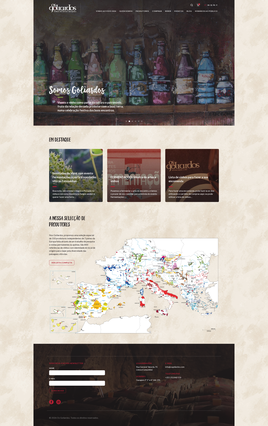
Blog (189, 11)
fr (214, 5)
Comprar (157, 11)
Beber (168, 11)
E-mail (52, 379)
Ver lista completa (61, 262)
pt (205, 5)
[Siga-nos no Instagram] (58, 402)
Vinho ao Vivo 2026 (106, 11)
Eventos (178, 11)
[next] (229, 63)
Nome (51, 368)
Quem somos (125, 11)
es (211, 5)
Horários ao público (206, 11)
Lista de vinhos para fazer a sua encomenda (162, 90)
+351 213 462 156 (173, 377)
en (209, 5)
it (216, 5)
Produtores (142, 11)
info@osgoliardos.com (174, 367)
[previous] (38, 63)
